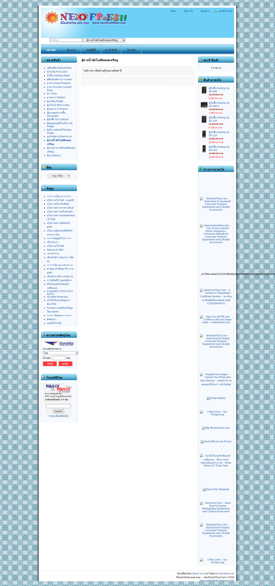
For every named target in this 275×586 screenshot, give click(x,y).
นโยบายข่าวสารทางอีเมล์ (60, 207)
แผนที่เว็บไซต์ (225, 11)
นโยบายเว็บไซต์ (55, 246)
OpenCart (197, 573)
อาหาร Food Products (58, 83)
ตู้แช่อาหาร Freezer (57, 109)
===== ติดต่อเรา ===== (59, 315)
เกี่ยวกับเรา (52, 242)
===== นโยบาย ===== (59, 196)
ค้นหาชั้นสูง (149, 40)
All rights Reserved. (57, 296)
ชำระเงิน (131, 50)
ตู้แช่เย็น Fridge (55, 101)
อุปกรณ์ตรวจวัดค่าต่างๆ (59, 136)
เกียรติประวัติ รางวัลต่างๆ (60, 276)
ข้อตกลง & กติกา (55, 249)
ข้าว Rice (52, 93)
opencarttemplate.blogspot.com (217, 580)
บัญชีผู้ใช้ (91, 50)
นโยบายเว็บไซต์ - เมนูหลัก (60, 200)
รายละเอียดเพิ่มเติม (58, 416)
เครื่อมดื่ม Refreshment (59, 68)
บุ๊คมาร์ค (188, 11)
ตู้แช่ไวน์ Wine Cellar (58, 105)
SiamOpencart (226, 573)
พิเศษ (173, 11)
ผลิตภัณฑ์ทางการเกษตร (59, 79)
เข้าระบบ (71, 50)
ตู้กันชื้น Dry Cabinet (57, 119)
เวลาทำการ (53, 253)
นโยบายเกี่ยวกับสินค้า (58, 204)
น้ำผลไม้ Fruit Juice (57, 71)
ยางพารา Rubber (56, 97)
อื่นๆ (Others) (54, 155)
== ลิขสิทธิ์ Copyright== (59, 280)
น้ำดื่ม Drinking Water (58, 75)
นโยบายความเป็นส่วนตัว (60, 211)
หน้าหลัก (51, 50)
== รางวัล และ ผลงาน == (60, 265)
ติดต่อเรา (205, 11)
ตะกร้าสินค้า (111, 50)
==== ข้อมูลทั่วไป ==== (59, 238)
